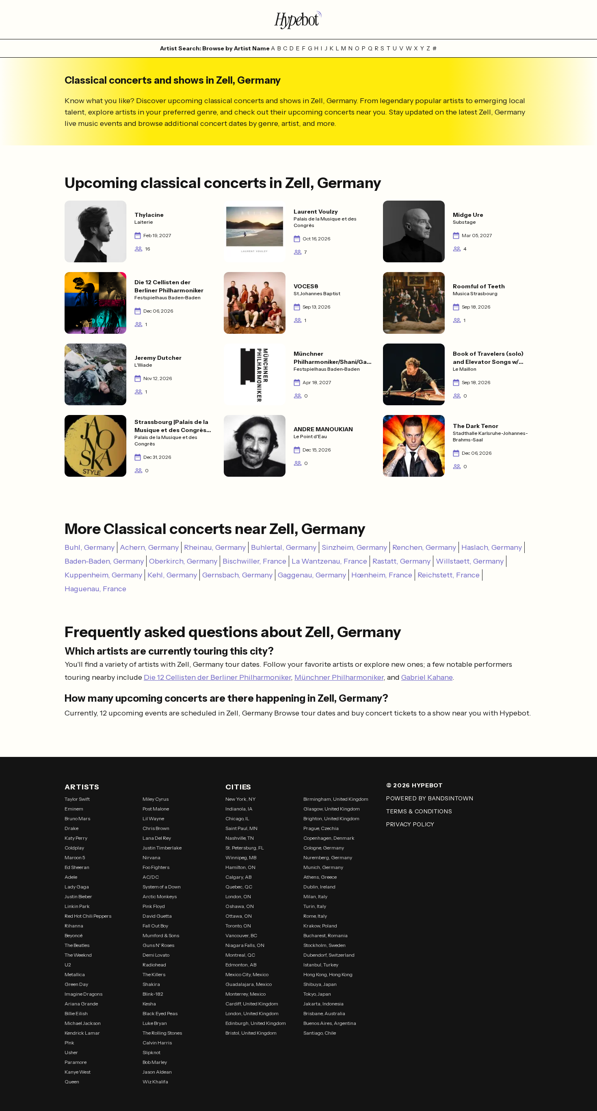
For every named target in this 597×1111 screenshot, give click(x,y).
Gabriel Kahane (426, 677)
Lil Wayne (153, 818)
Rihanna (74, 926)
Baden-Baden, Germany (104, 561)
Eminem (74, 809)
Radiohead (154, 965)
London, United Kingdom (252, 1013)
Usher (71, 1052)
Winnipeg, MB (240, 857)
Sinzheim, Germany (354, 547)
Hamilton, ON (240, 867)
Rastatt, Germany (401, 561)
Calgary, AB (238, 877)
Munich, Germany (323, 867)
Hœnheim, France (381, 575)
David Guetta (157, 916)
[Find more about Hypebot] (298, 19)
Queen (72, 1082)
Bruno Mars (77, 818)
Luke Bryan (155, 1023)
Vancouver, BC (241, 935)
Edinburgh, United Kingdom (255, 1023)
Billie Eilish (76, 1013)
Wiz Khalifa (155, 1082)
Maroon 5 (75, 857)
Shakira (151, 984)
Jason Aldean (157, 1072)
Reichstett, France (448, 575)
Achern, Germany (149, 547)
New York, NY (240, 799)
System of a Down (162, 887)
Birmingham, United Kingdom (335, 799)
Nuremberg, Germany (327, 857)
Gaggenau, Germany (312, 575)
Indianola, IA (239, 809)
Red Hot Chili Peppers (88, 916)
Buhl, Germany (90, 547)
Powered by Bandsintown (429, 798)
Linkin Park (77, 906)
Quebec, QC (238, 887)
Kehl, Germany (172, 575)
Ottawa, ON (238, 916)
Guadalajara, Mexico (248, 984)
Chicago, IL (237, 818)
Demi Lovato (156, 955)
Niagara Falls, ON (244, 945)
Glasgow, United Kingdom (331, 809)
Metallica (75, 974)
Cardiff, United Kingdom (251, 1004)
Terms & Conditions (419, 811)
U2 (68, 965)
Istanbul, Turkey (320, 965)
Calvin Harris (157, 1043)
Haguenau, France (95, 588)
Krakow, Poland (320, 926)
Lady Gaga (77, 887)
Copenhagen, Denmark (329, 838)
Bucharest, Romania (325, 935)
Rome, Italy (315, 916)
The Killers (154, 974)
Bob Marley (155, 1062)
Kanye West (78, 1072)
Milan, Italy (315, 896)
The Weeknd (78, 955)
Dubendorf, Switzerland (329, 955)
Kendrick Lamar (82, 1033)
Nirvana (151, 857)
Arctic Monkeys (160, 896)
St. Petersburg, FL (244, 848)
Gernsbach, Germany (237, 575)
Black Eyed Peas (160, 1013)
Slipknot (151, 1052)
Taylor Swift (77, 799)
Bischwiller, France (254, 561)
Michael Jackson (83, 1023)
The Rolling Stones (162, 1033)
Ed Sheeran (77, 867)
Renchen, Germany (424, 547)
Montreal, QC (240, 955)
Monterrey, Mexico (245, 994)
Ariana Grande (81, 1004)
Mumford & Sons (161, 935)
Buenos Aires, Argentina (329, 1023)
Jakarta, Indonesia (323, 1004)
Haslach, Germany (491, 547)
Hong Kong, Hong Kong (328, 974)
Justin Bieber (78, 896)
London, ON (238, 896)
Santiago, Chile (319, 1033)
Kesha (149, 1004)
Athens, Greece (320, 877)
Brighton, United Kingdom (331, 818)
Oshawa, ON (239, 906)
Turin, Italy (314, 906)
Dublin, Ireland (319, 887)
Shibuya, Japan (320, 984)
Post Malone (156, 809)
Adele (71, 877)
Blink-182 (153, 994)
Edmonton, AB (240, 965)
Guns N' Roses (158, 945)
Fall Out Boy (155, 926)
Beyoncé (73, 935)
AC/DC (151, 877)
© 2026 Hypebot (414, 785)
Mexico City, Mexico (246, 974)
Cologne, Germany (323, 848)
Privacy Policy (410, 824)
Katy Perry (76, 838)
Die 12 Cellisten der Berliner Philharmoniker (217, 677)
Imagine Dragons (83, 994)
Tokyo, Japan (317, 994)
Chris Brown (156, 828)
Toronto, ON (238, 926)
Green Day (76, 984)
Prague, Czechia (321, 828)
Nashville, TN (239, 838)
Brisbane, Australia (324, 1013)
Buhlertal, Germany (283, 547)
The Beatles (77, 945)
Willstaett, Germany (470, 561)
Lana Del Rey (157, 838)
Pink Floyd (154, 906)
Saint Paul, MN (241, 828)
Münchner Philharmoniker (338, 677)
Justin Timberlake (162, 848)
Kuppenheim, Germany (103, 575)
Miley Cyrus (156, 799)
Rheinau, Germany (215, 547)
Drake (71, 828)
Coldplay (74, 848)
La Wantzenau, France (329, 561)
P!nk (69, 1043)
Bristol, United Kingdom (251, 1033)
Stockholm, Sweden (324, 945)
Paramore (76, 1062)
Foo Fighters (156, 867)
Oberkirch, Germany (183, 561)
